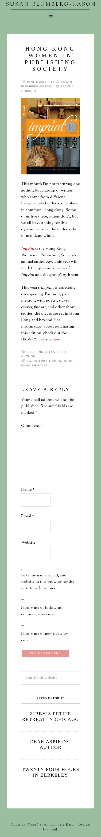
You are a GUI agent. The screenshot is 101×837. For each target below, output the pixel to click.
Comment (31, 426)
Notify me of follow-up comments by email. (41, 611)
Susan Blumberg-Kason (50, 6)
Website (28, 543)
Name (27, 490)
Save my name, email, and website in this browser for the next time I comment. (47, 582)
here (56, 339)
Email (27, 516)
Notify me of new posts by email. (44, 637)
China (57, 361)
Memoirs (39, 365)
